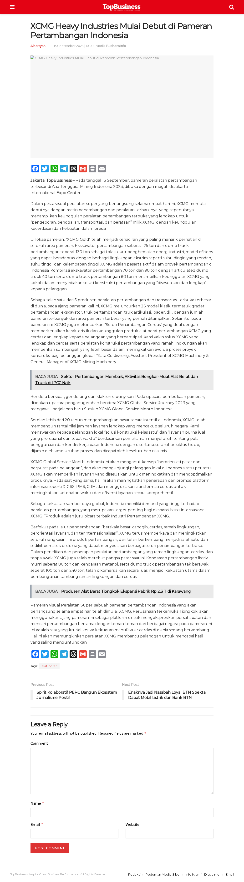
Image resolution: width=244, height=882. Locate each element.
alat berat (49, 666)
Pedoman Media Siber (163, 874)
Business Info (116, 46)
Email (36, 824)
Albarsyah (38, 46)
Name (37, 803)
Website (132, 824)
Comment (39, 743)
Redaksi (134, 874)
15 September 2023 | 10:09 (74, 46)
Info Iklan (192, 874)
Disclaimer (212, 874)
